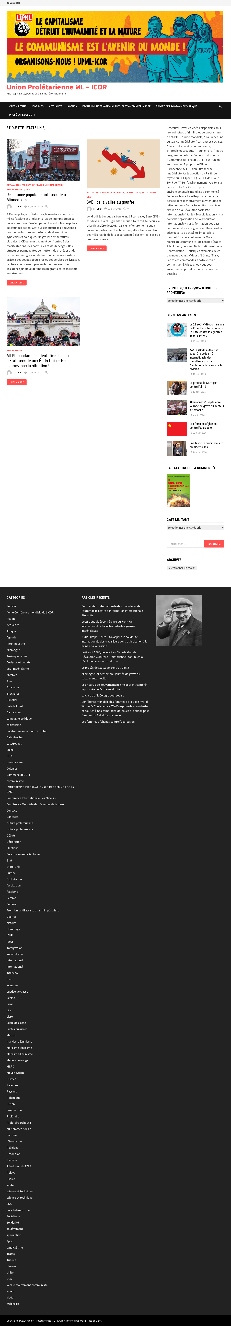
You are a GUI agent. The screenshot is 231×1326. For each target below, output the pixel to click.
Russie (11, 1179)
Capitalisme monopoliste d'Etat (27, 731)
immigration (56, 184)
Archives (12, 675)
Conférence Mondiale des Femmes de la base (35, 804)
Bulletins (12, 700)
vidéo (10, 1291)
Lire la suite (16, 283)
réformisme (14, 1141)
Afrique (11, 631)
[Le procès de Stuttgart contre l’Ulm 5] (177, 383)
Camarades (14, 712)
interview (12, 973)
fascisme (42, 184)
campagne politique (19, 718)
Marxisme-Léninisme (20, 1054)
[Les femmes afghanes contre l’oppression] (177, 424)
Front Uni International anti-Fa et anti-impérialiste (116, 106)
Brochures (13, 687)
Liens (10, 1004)
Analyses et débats (112, 192)
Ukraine (11, 1266)
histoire (11, 923)
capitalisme (133, 192)
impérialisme (15, 954)
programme (14, 1110)
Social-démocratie (18, 1210)
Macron (11, 1035)
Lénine (11, 998)
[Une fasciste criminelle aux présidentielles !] (177, 444)
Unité (10, 1272)
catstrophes (14, 743)
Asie (9, 681)
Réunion (12, 1160)
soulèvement (15, 1229)
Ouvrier (11, 1079)
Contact (12, 810)
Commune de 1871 (18, 775)
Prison (11, 1104)
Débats (11, 835)
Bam (98, 1320)
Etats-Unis (13, 867)
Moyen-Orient (15, 1073)
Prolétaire (13, 1116)
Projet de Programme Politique (176, 106)
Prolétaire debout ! (22, 114)
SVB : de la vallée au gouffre (110, 202)
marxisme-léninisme (19, 1041)
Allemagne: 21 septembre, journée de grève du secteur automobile (207, 406)
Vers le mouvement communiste (27, 1285)
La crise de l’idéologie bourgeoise (103, 695)
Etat (9, 860)
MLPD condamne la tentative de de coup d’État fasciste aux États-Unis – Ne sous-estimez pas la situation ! (41, 360)
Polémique (13, 1098)
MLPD (10, 1066)
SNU (9, 1204)
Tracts (11, 1254)
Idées (10, 942)
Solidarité (13, 1222)
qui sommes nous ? (19, 1129)
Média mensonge (17, 1060)
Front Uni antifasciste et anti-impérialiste (33, 910)
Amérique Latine (17, 656)
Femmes (12, 904)
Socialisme (13, 1216)
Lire (9, 1010)
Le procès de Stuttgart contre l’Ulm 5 (203, 384)
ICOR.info (38, 106)
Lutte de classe (16, 1023)
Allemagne (13, 650)
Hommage (13, 929)
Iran (9, 979)
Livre (10, 1016)
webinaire (13, 1304)
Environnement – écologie (23, 854)
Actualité (55, 106)
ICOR (10, 935)
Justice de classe (17, 991)
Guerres (11, 917)
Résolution (13, 1154)
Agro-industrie (16, 644)
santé (10, 1185)
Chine (10, 750)
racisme (12, 1135)
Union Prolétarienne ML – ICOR (57, 86)
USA (28, 189)
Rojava (11, 1172)
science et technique (19, 1191)
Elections (12, 848)
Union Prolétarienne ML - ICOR (45, 1320)
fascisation (28, 184)
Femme (11, 898)
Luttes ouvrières (17, 1029)
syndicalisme (15, 1247)
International (15, 189)
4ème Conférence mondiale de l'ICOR (30, 612)
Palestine (12, 1085)
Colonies (12, 768)
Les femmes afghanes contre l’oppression (203, 425)
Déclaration (14, 842)
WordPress (86, 1320)
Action (11, 619)
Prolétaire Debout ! (19, 1123)
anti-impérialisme (18, 669)
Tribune (11, 1260)
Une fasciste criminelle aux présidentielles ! (206, 445)
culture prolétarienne (20, 823)
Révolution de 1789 (19, 1166)
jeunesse (12, 985)
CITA (10, 756)
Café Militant (18, 106)
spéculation (149, 192)
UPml (19, 206)
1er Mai (11, 606)
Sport (10, 1241)
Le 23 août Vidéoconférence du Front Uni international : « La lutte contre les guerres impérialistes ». (207, 330)
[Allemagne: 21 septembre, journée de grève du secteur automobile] (177, 403)
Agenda (72, 106)
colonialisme (14, 762)
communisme (15, 781)
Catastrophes (15, 737)
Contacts (12, 817)
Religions (12, 1148)
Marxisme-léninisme (19, 1048)
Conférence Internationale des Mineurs (31, 798)
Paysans (12, 1091)
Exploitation (14, 879)
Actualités (13, 184)
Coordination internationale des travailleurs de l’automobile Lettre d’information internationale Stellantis (112, 610)
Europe (11, 873)
